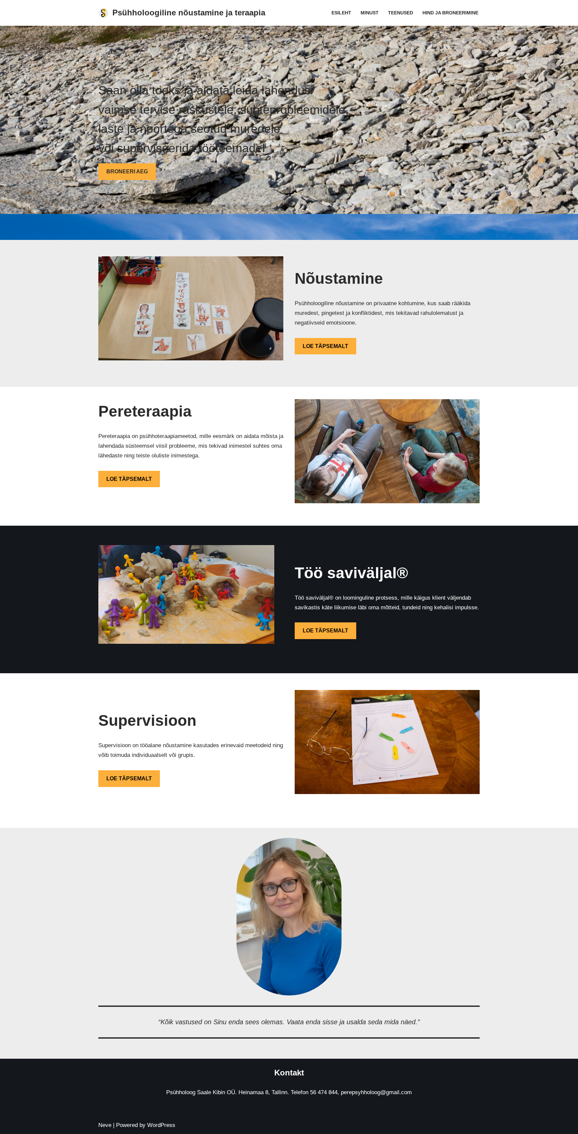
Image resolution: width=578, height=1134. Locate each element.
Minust (370, 12)
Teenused (400, 12)
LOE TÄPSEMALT (325, 346)
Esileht (341, 12)
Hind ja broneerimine (450, 12)
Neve (104, 1125)
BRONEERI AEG (127, 171)
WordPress (161, 1125)
